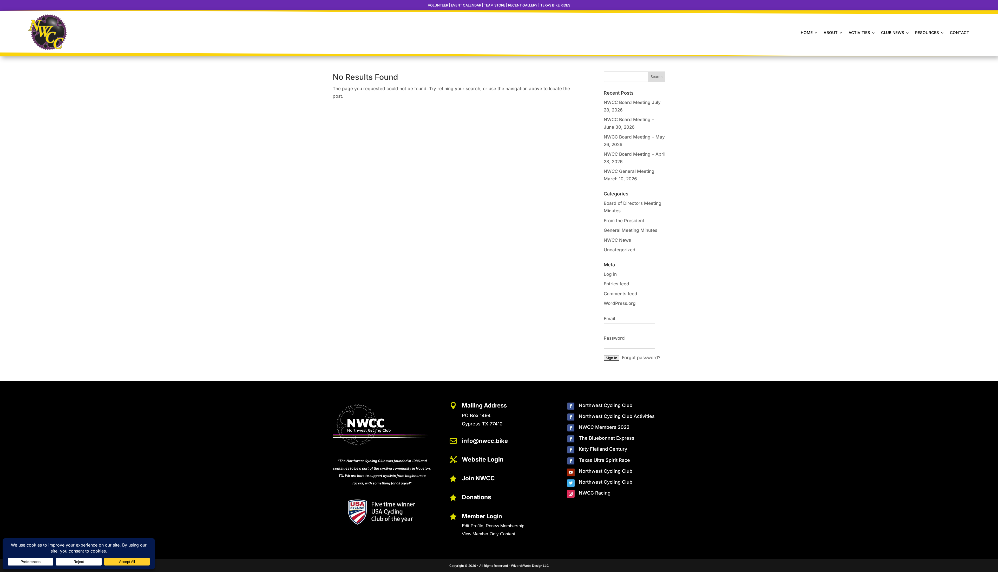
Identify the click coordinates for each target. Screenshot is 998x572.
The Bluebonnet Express (606, 438)
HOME (807, 32)
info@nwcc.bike (485, 440)
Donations (476, 497)
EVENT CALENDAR (466, 5)
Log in (610, 274)
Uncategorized (619, 249)
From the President (624, 220)
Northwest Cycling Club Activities (617, 416)
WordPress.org (620, 303)
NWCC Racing (594, 493)
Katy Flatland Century (603, 449)
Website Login (482, 459)
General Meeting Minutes (630, 230)
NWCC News (617, 240)
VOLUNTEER (438, 5)
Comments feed (620, 293)
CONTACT (959, 32)
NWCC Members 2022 (604, 427)
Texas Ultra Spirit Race (604, 460)
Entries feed (616, 283)
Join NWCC (478, 478)
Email (609, 318)
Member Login (482, 516)
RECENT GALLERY (522, 5)
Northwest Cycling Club (605, 405)
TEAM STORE (494, 5)
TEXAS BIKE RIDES (555, 5)
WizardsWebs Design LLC (530, 566)
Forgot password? (641, 357)
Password (614, 338)
